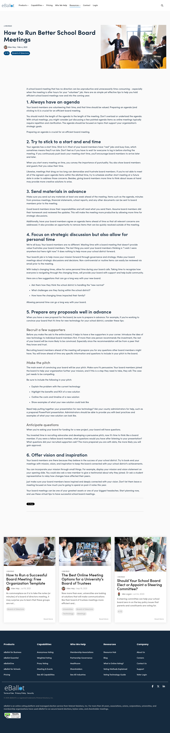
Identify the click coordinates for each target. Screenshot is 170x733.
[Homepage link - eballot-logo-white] (15, 689)
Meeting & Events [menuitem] (45, 669)
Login (95, 5)
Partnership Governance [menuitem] (81, 658)
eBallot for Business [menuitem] (12, 652)
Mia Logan (126, 594)
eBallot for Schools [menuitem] (12, 669)
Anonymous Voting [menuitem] (45, 652)
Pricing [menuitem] (7, 675)
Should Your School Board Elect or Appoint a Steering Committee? (139, 585)
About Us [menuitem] (141, 652)
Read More (48, 619)
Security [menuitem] (30, 693)
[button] (153, 686)
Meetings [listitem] (81, 613)
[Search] (162, 5)
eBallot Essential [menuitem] (11, 658)
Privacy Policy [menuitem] (20, 693)
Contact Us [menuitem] (142, 663)
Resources (74, 5)
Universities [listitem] (68, 609)
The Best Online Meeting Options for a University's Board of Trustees (82, 579)
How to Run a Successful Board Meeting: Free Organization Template (26, 579)
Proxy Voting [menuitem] (42, 663)
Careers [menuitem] (140, 658)
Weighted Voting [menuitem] (44, 658)
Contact (86, 5)
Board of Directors (20, 53)
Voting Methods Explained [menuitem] (115, 669)
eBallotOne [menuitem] (9, 663)
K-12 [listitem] (120, 611)
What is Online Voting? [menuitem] (114, 663)
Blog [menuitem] (106, 658)
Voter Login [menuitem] (142, 675)
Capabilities (36, 5)
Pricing (49, 5)
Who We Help (61, 5)
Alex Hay (11, 47)
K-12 (6, 53)
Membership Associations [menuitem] (81, 652)
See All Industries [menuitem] (78, 675)
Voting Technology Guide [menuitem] (115, 675)
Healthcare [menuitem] (75, 663)
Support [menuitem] (140, 669)
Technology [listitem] (68, 613)
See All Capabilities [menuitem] (46, 675)
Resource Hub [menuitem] (110, 652)
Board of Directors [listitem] (15, 609)
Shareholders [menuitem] (76, 669)
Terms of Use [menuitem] (9, 693)
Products (23, 5)
